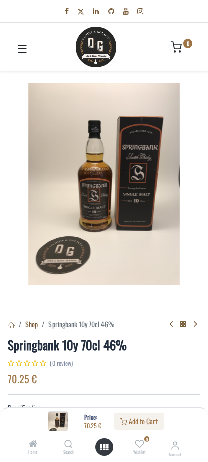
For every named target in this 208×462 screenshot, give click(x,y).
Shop (31, 324)
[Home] (33, 444)
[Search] (68, 444)
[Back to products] (183, 324)
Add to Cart (142, 421)
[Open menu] (104, 447)
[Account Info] (175, 444)
